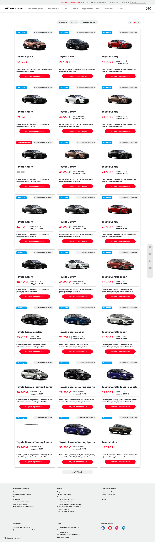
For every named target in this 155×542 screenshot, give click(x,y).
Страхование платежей (109, 497)
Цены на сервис (62, 514)
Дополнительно (88, 22)
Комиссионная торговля (21, 502)
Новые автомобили (35, 8)
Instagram (116, 528)
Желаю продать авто (20, 504)
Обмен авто (17, 497)
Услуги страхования (108, 494)
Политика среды (62, 532)
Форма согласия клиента (65, 530)
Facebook (103, 528)
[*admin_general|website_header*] (148, 8)
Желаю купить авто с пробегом (23, 506)
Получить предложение (34, 76)
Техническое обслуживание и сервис (69, 497)
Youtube (110, 528)
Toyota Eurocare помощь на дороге (69, 506)
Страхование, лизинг (90, 8)
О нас (120, 8)
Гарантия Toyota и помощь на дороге (69, 504)
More (127, 9)
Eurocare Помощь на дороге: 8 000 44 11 (74, 2)
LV (150, 2)
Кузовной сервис (63, 509)
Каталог (15, 492)
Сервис (75, 8)
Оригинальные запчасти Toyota (67, 511)
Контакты (125, 2)
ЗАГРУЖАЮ (77, 472)
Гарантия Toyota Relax (64, 502)
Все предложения (100, 2)
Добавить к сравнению (44, 32)
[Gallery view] (135, 22)
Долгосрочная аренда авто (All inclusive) (26, 530)
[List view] (138, 22)
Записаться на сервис (64, 494)
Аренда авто (109, 8)
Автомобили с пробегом (57, 8)
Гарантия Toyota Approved (22, 494)
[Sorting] (130, 22)
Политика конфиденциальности (68, 527)
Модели (62, 22)
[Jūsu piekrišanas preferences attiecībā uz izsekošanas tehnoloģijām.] (12, 538)
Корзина (115, 2)
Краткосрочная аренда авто (22, 527)
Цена (73, 22)
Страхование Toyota (108, 492)
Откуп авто (16, 499)
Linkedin (123, 528)
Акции (59, 492)
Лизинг (103, 499)
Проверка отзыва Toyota (65, 499)
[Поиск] (144, 2)
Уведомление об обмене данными (68, 534)
